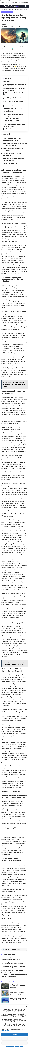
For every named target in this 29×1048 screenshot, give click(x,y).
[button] (27, 1006)
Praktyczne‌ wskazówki (11, 105)
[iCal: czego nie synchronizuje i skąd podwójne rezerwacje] (5, 993)
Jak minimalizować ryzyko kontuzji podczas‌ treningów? (14, 125)
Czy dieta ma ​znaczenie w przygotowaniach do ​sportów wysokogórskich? (12, 120)
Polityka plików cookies (10, 1046)
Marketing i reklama (14, 1002)
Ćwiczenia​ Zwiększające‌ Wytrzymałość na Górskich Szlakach (14, 89)
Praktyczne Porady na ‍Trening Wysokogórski (12, 97)
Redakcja (3, 24)
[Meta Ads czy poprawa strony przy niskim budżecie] (5, 1000)
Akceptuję (14, 1034)
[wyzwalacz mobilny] (2, 6)
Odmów (14, 1039)
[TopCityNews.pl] (11, 6)
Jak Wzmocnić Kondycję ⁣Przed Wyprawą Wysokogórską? (14, 85)
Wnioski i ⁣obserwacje (10, 129)
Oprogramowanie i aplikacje (16, 994)
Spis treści (7, 81)
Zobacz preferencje (14, 1043)
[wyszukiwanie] (19, 6)
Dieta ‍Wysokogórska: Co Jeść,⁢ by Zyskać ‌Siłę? (14, 93)
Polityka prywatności (19, 1046)
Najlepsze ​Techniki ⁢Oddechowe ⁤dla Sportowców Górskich (13, 102)
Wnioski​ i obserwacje (9, 166)
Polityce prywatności (6, 1030)
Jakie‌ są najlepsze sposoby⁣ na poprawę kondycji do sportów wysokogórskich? (13, 110)
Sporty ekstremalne (7, 12)
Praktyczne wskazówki (10, 163)
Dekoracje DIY (13, 987)
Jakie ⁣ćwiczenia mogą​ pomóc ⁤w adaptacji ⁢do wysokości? (13, 115)
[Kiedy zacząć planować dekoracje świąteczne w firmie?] (5, 986)
